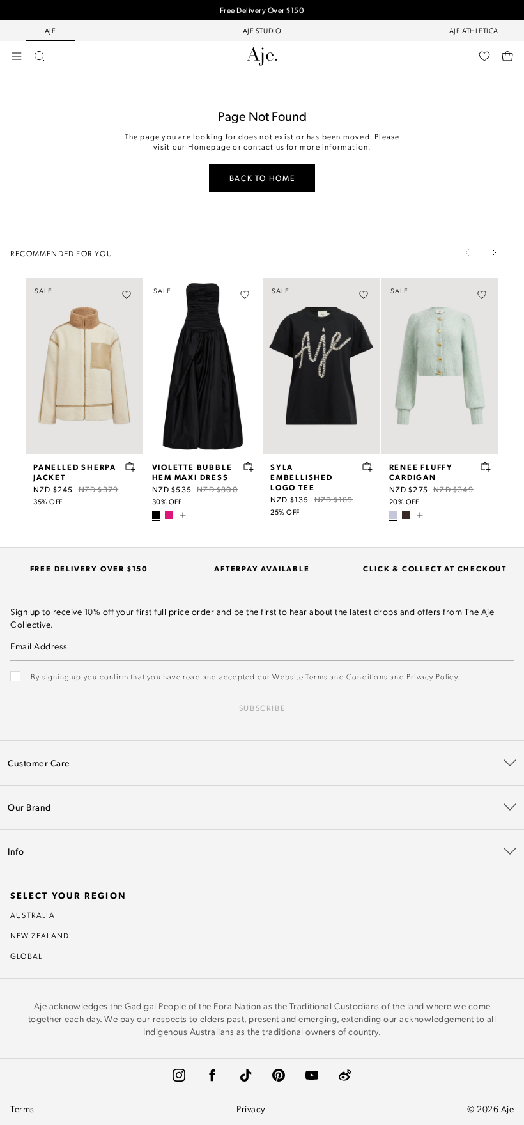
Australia (32, 915)
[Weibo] (345, 1075)
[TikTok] (245, 1075)
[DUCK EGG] (393, 515)
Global (26, 955)
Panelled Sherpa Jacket (74, 472)
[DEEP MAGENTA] (169, 515)
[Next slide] (494, 252)
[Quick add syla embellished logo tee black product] (367, 467)
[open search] (39, 56)
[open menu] (16, 56)
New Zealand (39, 935)
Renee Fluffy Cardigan (421, 472)
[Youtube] (311, 1075)
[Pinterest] (278, 1075)
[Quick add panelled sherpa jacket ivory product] (130, 467)
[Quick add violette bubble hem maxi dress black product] (248, 467)
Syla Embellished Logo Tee (301, 477)
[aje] (262, 56)
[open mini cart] (507, 56)
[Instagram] (179, 1075)
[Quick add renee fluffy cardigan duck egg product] (486, 467)
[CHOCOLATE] (406, 515)
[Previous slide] (468, 252)
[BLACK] (156, 515)
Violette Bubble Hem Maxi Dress (192, 472)
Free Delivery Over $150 (262, 8)
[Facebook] (212, 1075)
